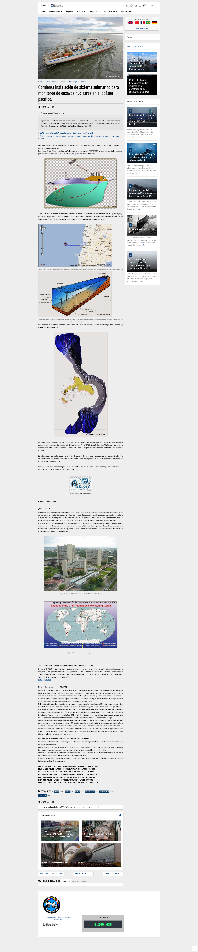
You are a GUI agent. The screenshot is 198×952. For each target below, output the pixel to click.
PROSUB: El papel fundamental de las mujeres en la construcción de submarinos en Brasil (139, 86)
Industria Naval (109, 11)
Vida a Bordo (126, 11)
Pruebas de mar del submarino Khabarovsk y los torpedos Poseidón (141, 193)
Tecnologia (93, 11)
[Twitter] (136, 6)
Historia (80, 11)
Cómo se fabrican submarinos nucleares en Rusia (63, 862)
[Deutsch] (154, 22)
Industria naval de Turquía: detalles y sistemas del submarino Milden (142, 157)
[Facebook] (127, 6)
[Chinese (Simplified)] (137, 22)
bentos (83, 82)
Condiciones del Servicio (53, 918)
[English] (130, 22)
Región (69, 11)
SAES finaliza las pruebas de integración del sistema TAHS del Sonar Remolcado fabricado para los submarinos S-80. (59, 833)
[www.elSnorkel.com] (58, 6)
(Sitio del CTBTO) (44, 680)
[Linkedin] (132, 6)
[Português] (148, 22)
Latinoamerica (54, 11)
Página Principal (83, 874)
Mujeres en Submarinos (135, 46)
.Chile (63, 82)
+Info (141, 137)
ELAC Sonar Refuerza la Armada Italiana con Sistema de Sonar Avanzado (67, 133)
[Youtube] (140, 6)
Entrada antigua (113, 874)
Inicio (43, 11)
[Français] (142, 22)
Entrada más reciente (51, 874)
